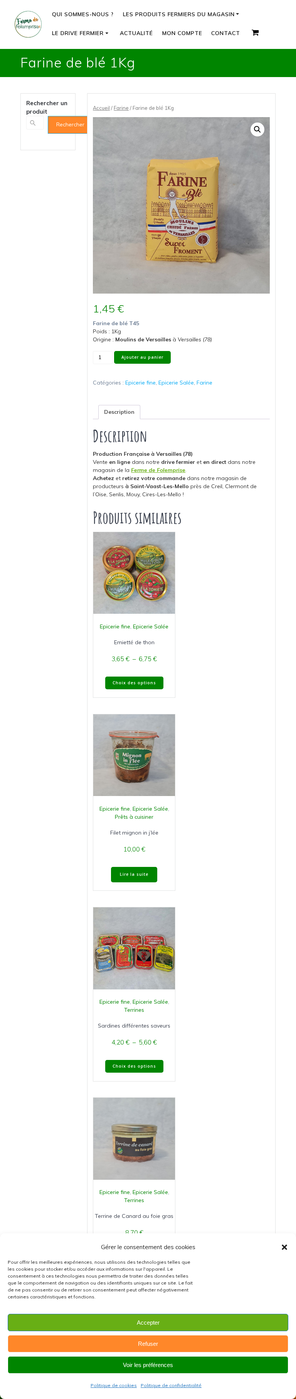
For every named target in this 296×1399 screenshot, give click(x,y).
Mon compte (182, 33)
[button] (284, 1247)
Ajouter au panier (142, 357)
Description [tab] (119, 411)
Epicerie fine (140, 382)
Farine (121, 108)
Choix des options (134, 682)
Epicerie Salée (176, 382)
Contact (225, 33)
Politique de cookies (114, 1385)
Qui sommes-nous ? (83, 14)
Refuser (148, 1343)
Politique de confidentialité (171, 1385)
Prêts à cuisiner (134, 816)
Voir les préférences (148, 1365)
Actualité (136, 33)
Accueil (101, 108)
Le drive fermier (78, 33)
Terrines (134, 1009)
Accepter (148, 1322)
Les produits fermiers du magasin (179, 14)
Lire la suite (134, 874)
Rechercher (70, 124)
